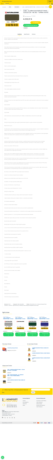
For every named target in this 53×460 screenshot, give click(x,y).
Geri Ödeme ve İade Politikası (41, 400)
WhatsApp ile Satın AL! (9, 334)
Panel (35, 305)
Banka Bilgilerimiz (25, 402)
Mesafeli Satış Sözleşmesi (40, 405)
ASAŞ (24, 9)
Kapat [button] (50, 1)
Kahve (25, 305)
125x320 (31, 304)
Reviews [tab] (33, 34)
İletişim (24, 405)
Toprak (37, 305)
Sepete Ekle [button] (12, 331)
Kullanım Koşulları (39, 403)
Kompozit (27, 305)
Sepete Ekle (36, 22)
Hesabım (24, 400)
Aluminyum (21, 305)
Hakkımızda (25, 403)
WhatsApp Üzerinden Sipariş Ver (31, 25)
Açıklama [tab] (20, 34)
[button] (20, 10)
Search (47, 3)
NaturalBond (27, 9)
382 (33, 304)
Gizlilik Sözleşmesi (39, 402)
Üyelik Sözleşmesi (39, 406)
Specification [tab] (27, 34)
